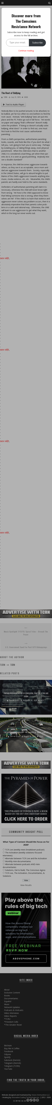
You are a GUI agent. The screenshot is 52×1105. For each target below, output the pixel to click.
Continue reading (26, 50)
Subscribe (37, 42)
